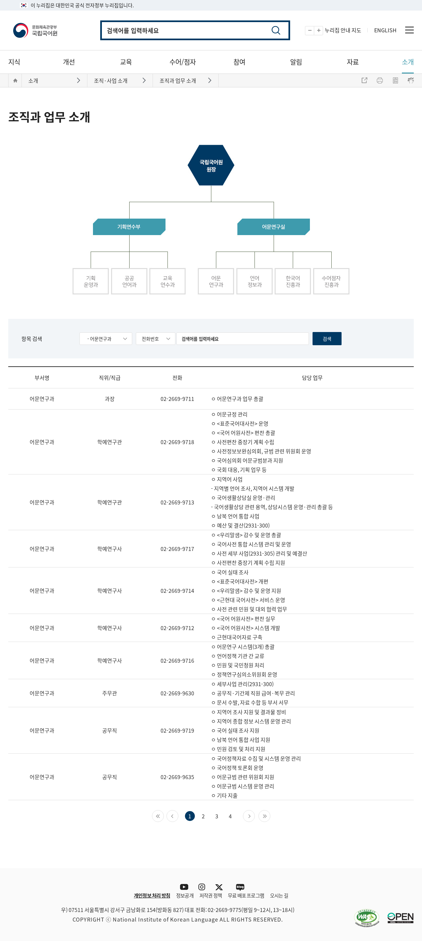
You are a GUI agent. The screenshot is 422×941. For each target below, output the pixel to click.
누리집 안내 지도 (343, 30)
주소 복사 (364, 80)
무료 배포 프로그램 (246, 895)
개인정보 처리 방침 (152, 895)
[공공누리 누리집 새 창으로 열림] (397, 914)
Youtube (182, 887)
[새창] (363, 914)
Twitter (220, 887)
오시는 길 (279, 895)
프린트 (380, 80)
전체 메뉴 (409, 30)
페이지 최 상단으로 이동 (404, 858)
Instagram (201, 887)
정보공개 (185, 895)
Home (15, 80)
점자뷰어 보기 (411, 80)
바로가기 (79, 80)
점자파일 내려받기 (395, 80)
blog (240, 887)
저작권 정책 (210, 895)
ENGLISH (385, 30)
